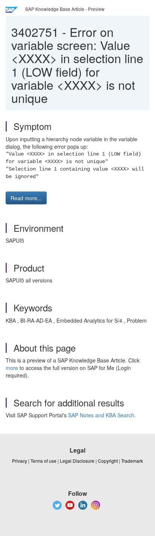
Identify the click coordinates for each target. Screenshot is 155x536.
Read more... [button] (26, 198)
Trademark (132, 460)
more (12, 367)
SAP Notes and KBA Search (101, 415)
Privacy (19, 460)
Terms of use (43, 460)
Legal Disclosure (77, 460)
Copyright (108, 460)
